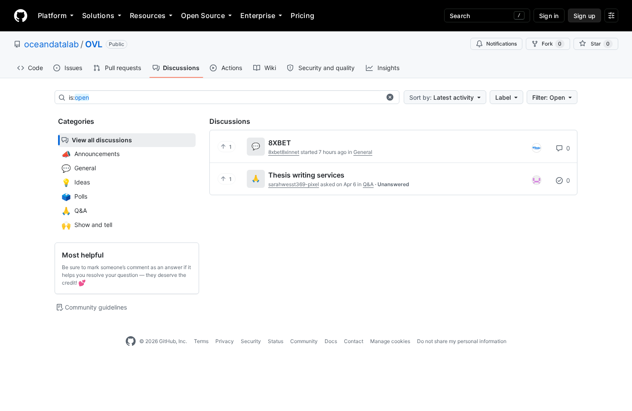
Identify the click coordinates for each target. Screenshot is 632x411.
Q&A (368, 184)
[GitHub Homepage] (131, 341)
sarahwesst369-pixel (293, 184)
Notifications (501, 43)
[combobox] (225, 97)
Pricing (302, 15)
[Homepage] (21, 15)
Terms (201, 341)
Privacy (224, 341)
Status (275, 341)
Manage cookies (390, 341)
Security (251, 341)
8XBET (279, 142)
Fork (551, 43)
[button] (390, 97)
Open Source (203, 15)
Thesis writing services (306, 175)
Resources (148, 15)
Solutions (98, 15)
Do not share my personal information (461, 341)
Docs (331, 341)
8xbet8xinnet (283, 152)
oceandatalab (51, 44)
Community (304, 341)
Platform (52, 15)
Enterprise (257, 15)
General (362, 152)
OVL (93, 44)
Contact (353, 341)
